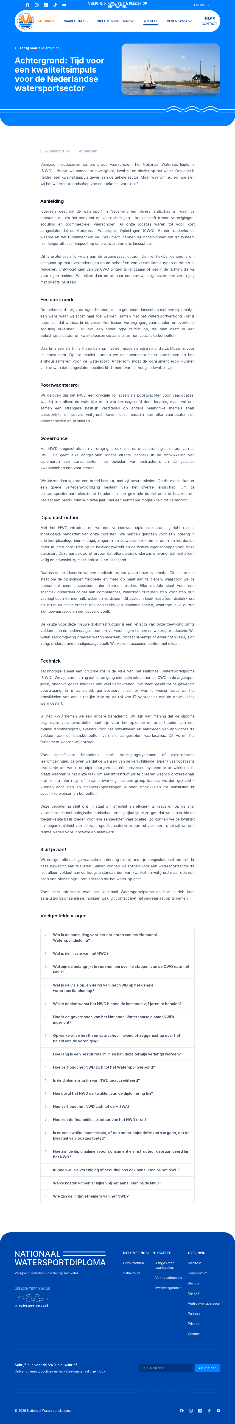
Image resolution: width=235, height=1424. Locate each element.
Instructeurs (131, 1273)
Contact (194, 1334)
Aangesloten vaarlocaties (164, 1265)
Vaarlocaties (76, 21)
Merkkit (193, 1293)
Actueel (150, 21)
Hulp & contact (209, 21)
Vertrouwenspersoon (204, 1303)
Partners (194, 1313)
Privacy (193, 1324)
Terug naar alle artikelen (39, 48)
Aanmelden (208, 1368)
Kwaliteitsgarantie (168, 1288)
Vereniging (177, 21)
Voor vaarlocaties (168, 1278)
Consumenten (133, 1263)
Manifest (194, 1263)
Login (199, 5)
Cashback (46, 21)
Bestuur (193, 1283)
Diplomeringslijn (113, 21)
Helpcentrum (197, 1273)
